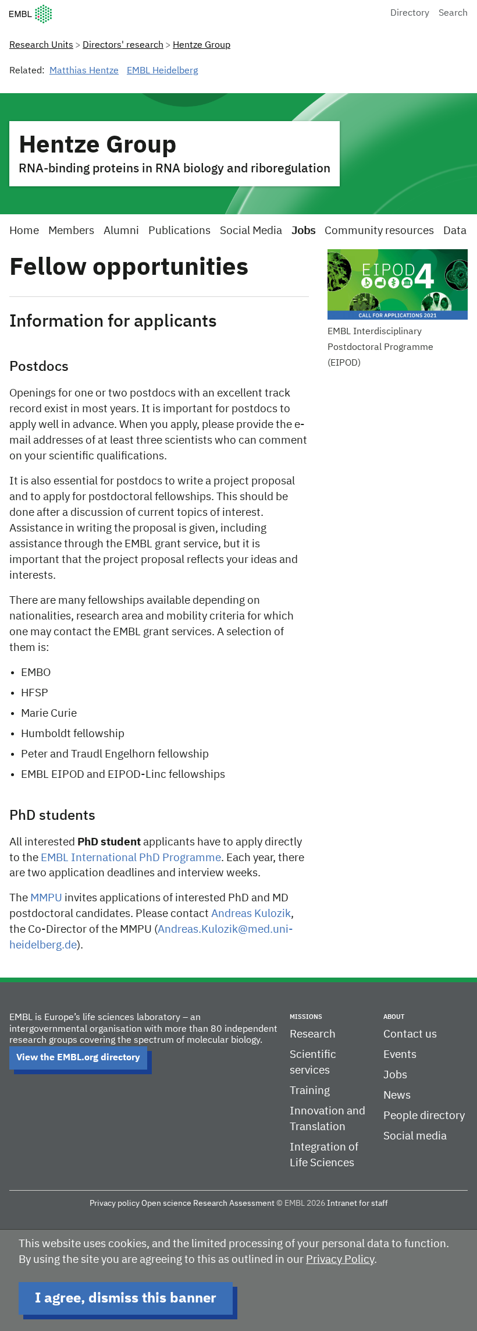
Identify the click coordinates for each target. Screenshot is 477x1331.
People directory (424, 1115)
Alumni (121, 230)
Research (313, 1034)
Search (453, 13)
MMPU (46, 898)
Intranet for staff (357, 1203)
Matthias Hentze (84, 71)
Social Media (251, 230)
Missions (306, 1017)
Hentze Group (201, 45)
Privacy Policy (340, 1259)
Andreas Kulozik (251, 913)
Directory (409, 13)
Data (455, 230)
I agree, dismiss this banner (125, 1298)
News (397, 1095)
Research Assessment (234, 1203)
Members (71, 230)
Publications (179, 230)
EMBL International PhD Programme (131, 857)
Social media (415, 1136)
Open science (166, 1203)
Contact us (410, 1034)
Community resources (379, 230)
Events (400, 1054)
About (393, 1017)
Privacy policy (115, 1203)
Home (24, 230)
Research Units (41, 45)
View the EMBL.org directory (78, 1058)
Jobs (303, 230)
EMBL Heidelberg (162, 71)
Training (310, 1090)
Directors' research (123, 45)
